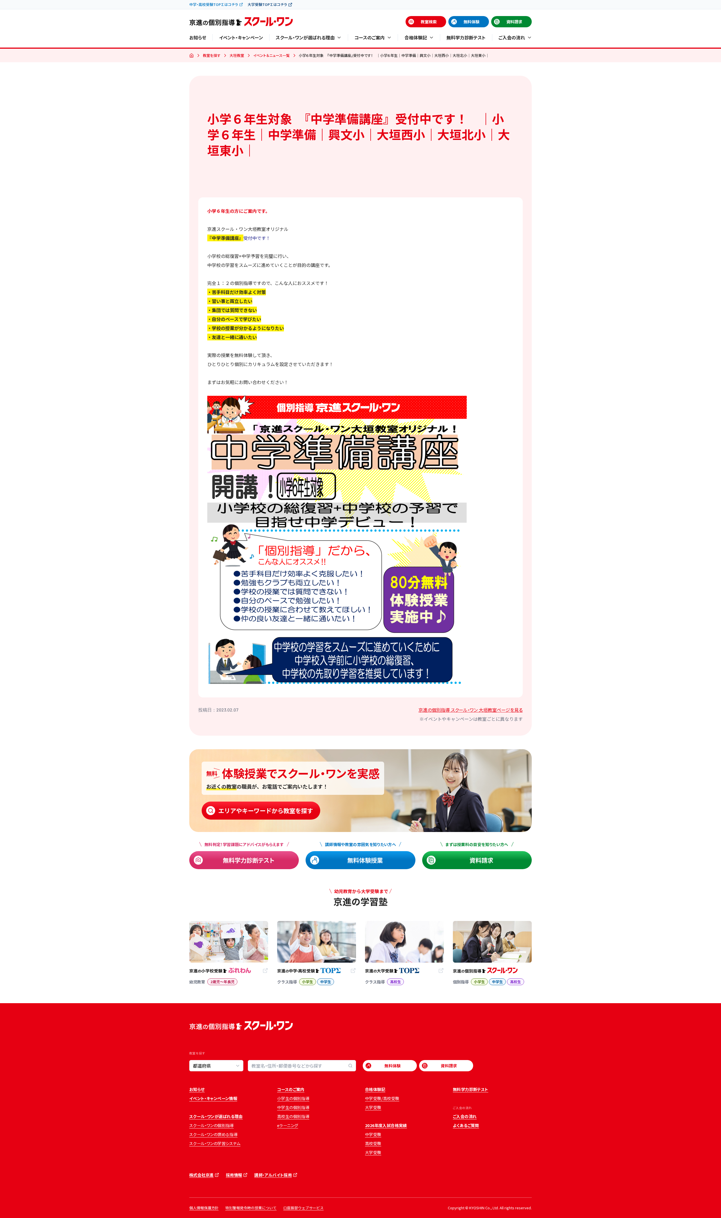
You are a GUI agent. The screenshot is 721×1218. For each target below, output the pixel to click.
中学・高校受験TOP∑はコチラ (213, 4)
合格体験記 (375, 1089)
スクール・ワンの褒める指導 (213, 1134)
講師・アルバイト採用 (273, 1175)
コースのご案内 (290, 1089)
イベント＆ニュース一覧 (271, 55)
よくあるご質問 (466, 1125)
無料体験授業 (365, 860)
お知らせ (197, 37)
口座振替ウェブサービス (303, 1207)
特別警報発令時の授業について (251, 1207)
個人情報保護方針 (204, 1207)
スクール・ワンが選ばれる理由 (216, 1116)
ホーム (191, 56)
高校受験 (373, 1143)
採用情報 (234, 1175)
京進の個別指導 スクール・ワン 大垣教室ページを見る (471, 709)
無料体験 (471, 21)
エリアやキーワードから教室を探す (265, 810)
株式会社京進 (201, 1175)
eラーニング (287, 1125)
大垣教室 (237, 55)
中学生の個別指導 (293, 1107)
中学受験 (373, 1134)
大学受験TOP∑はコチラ (267, 4)
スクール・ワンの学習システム (215, 1143)
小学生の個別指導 (293, 1098)
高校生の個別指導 (293, 1116)
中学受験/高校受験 (382, 1098)
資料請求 (514, 21)
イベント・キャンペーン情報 (213, 1098)
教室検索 (429, 21)
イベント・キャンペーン (241, 37)
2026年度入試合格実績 (386, 1125)
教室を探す (212, 55)
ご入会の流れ (465, 1116)
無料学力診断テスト (466, 37)
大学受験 (373, 1107)
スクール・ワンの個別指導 (211, 1125)
